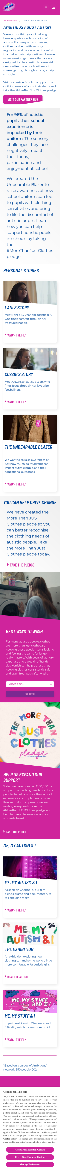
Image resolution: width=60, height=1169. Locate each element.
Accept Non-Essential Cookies (30, 1149)
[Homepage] (9, 7)
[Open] (46, 7)
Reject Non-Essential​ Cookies (30, 1157)
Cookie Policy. (10, 1139)
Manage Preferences (30, 1164)
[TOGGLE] (53, 7)
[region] (30, 1128)
